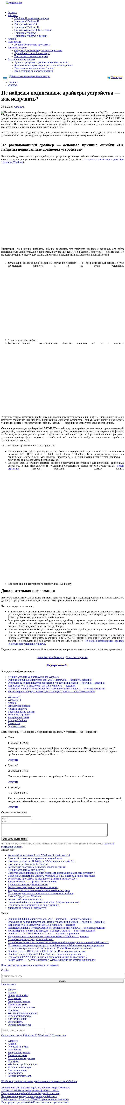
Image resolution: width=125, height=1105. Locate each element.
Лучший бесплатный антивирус (32, 53)
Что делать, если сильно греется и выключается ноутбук (39, 890)
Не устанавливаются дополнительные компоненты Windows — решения (48, 936)
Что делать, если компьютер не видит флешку (33, 905)
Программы (14, 41)
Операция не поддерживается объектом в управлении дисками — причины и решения (56, 682)
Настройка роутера (18, 717)
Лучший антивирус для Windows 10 (28, 884)
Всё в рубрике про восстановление (33, 71)
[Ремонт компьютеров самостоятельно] (21, 3)
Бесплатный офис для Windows (25, 899)
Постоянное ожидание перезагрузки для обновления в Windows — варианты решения (56, 945)
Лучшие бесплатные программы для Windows (33, 676)
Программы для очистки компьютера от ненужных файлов (40, 893)
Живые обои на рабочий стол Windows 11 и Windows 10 (39, 855)
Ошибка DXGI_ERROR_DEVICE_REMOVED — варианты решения (46, 951)
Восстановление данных (21, 59)
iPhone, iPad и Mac (18, 995)
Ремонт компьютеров (19, 1024)
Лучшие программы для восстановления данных (41, 62)
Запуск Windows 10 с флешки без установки (32, 881)
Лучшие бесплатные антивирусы (26, 869)
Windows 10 (14, 700)
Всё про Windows (17, 720)
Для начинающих (17, 1018)
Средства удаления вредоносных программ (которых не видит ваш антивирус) (51, 872)
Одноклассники (17, 726)
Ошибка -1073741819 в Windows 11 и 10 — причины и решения (43, 933)
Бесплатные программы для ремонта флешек (33, 887)
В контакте (14, 723)
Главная (12, 12)
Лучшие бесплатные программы (32, 44)
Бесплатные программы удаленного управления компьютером (42, 878)
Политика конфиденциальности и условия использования (29, 965)
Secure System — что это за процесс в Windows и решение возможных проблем (52, 959)
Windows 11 (14, 697)
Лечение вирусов (17, 47)
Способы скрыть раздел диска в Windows (31, 939)
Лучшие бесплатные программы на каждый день (35, 858)
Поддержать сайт (57, 665)
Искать (62, 981)
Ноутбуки (13, 1010)
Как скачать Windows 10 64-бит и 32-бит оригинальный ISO (41, 861)
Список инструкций (12, 1035)
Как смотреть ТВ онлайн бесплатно (28, 864)
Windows (13, 15)
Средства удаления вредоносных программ (38, 50)
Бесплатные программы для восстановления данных (43, 65)
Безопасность (15, 1021)
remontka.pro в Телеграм (51, 657)
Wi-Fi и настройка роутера (22, 1013)
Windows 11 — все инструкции (31, 18)
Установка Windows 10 (26, 27)
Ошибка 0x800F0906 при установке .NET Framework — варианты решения (49, 679)
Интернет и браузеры (19, 1016)
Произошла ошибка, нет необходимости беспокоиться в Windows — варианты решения (56, 688)
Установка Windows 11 (26, 21)
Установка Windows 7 (26, 33)
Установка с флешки (19, 714)
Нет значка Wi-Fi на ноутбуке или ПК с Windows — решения (41, 685)
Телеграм (116, 77)
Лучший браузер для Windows (24, 896)
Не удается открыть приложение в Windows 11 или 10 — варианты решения (50, 948)
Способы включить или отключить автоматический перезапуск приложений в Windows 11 (58, 942)
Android (12, 38)
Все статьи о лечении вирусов (31, 56)
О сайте (5, 970)
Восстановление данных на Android (34, 68)
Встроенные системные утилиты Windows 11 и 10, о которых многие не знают (51, 875)
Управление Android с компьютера (27, 907)
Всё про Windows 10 (25, 24)
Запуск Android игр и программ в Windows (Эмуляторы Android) (43, 902)
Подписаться (8, 984)
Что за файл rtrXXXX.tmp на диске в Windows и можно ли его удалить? (47, 957)
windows (19, 106)
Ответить (13, 759)
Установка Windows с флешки (30, 35)
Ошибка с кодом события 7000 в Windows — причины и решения (44, 954)
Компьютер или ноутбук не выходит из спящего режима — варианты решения (51, 691)
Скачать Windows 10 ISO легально (33, 30)
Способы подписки (77, 657)
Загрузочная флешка (19, 705)
